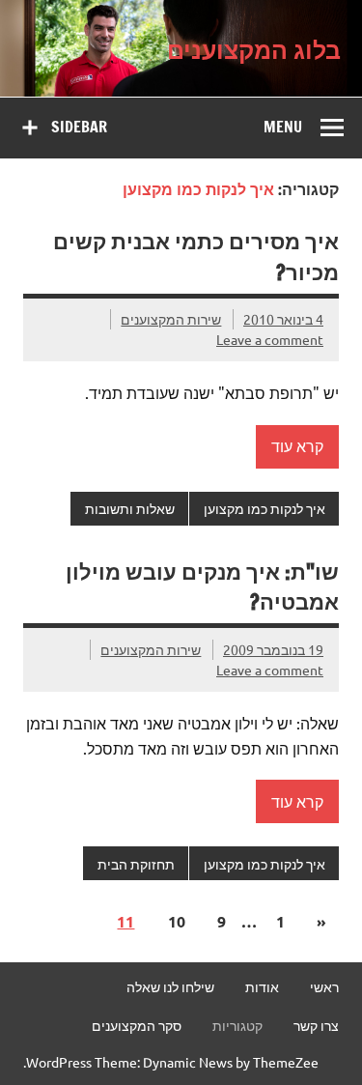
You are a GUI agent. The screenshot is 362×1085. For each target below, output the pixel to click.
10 (176, 921)
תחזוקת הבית (136, 863)
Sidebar (79, 126)
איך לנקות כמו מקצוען (264, 508)
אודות (262, 986)
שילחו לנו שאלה (170, 986)
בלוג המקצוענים (254, 48)
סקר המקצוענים (136, 1025)
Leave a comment (269, 339)
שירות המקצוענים (171, 319)
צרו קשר (316, 1025)
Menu (283, 126)
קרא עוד (297, 445)
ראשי (324, 986)
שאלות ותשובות (130, 508)
